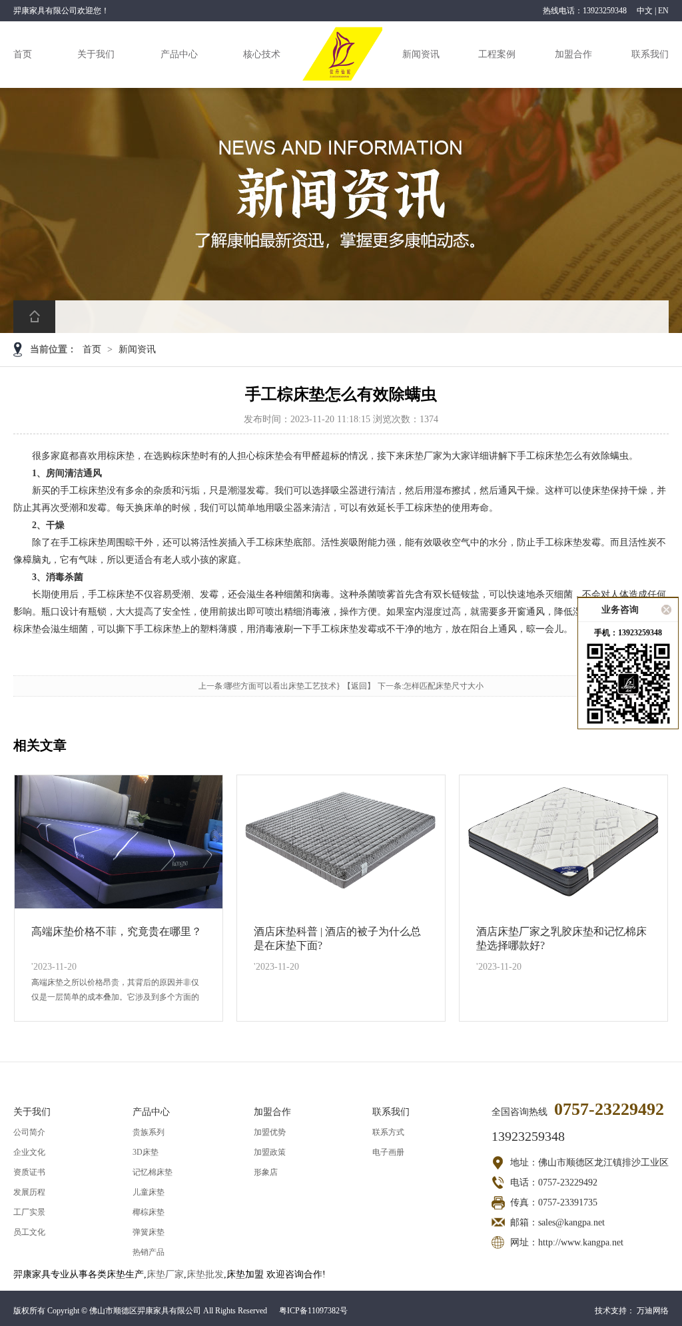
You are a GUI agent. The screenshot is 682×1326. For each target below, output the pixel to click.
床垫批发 (205, 1274)
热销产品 (149, 1252)
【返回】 (359, 686)
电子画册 (388, 1152)
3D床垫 (146, 1152)
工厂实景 (29, 1212)
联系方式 (388, 1132)
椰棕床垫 (149, 1212)
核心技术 (261, 54)
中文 (645, 10)
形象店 (266, 1172)
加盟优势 (270, 1132)
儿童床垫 (149, 1192)
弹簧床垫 (149, 1232)
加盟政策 (270, 1152)
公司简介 (29, 1132)
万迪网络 (653, 1310)
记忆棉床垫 (152, 1172)
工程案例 (496, 54)
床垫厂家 (165, 1274)
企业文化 (29, 1152)
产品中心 (179, 54)
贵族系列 (149, 1132)
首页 (22, 54)
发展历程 (29, 1192)
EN (663, 10)
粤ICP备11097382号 (313, 1310)
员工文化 (29, 1232)
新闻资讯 (421, 54)
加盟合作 (573, 54)
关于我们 (96, 54)
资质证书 (29, 1172)
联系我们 (650, 54)
